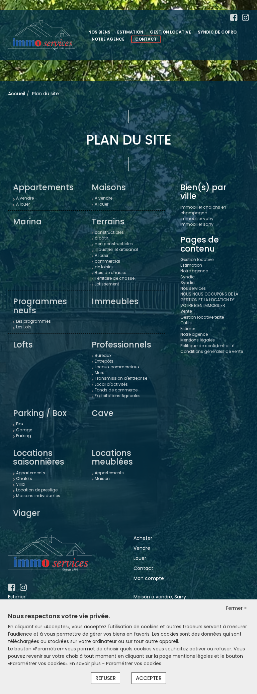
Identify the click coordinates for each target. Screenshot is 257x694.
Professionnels (121, 344)
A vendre (25, 198)
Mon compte (149, 578)
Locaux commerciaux (117, 367)
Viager (26, 513)
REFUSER (105, 678)
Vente (186, 311)
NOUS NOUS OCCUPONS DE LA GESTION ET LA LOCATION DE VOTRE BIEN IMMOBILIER (209, 299)
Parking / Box (40, 413)
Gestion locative (196, 259)
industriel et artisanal (116, 249)
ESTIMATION (130, 32)
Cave (102, 413)
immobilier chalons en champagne (203, 210)
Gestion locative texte (202, 317)
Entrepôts (104, 361)
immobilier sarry (196, 224)
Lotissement (107, 284)
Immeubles (115, 301)
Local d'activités (111, 384)
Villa (20, 484)
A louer (23, 204)
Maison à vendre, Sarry (160, 596)
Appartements (43, 187)
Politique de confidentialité (207, 346)
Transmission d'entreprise (121, 378)
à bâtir (101, 238)
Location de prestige (37, 490)
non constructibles (114, 244)
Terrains (108, 221)
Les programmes (33, 321)
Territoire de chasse (115, 278)
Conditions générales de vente (211, 351)
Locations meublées (112, 457)
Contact (143, 568)
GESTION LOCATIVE (170, 32)
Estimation (191, 265)
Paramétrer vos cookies (133, 663)
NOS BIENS (99, 32)
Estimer (187, 328)
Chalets (24, 478)
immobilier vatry (196, 218)
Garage (24, 430)
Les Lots (23, 327)
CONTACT (146, 39)
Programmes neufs (40, 306)
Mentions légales (197, 340)
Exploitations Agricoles (118, 395)
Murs (99, 372)
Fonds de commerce (116, 390)
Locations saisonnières (38, 457)
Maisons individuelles (38, 495)
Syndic (187, 277)
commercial (107, 261)
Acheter (143, 538)
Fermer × (236, 608)
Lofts (23, 344)
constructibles (109, 232)
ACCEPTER (149, 678)
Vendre (142, 548)
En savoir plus (86, 663)
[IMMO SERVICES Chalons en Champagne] (41, 35)
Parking (23, 435)
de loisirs (104, 267)
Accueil (16, 93)
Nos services (193, 288)
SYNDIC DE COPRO (217, 32)
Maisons (109, 187)
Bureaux (103, 355)
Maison (102, 478)
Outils (186, 323)
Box (19, 424)
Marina (27, 221)
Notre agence (194, 271)
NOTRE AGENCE (108, 39)
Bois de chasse (110, 272)
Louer (140, 558)
